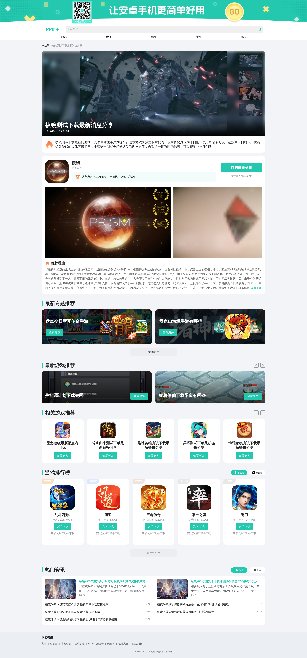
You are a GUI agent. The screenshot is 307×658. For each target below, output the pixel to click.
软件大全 (123, 643)
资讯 (243, 37)
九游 (44, 643)
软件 (108, 37)
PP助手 (45, 45)
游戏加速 (80, 643)
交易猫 (54, 643)
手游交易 (66, 643)
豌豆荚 (111, 643)
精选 (64, 37)
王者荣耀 (72, 29)
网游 (198, 37)
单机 (153, 37)
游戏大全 (137, 643)
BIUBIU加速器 (96, 643)
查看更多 (54, 332)
